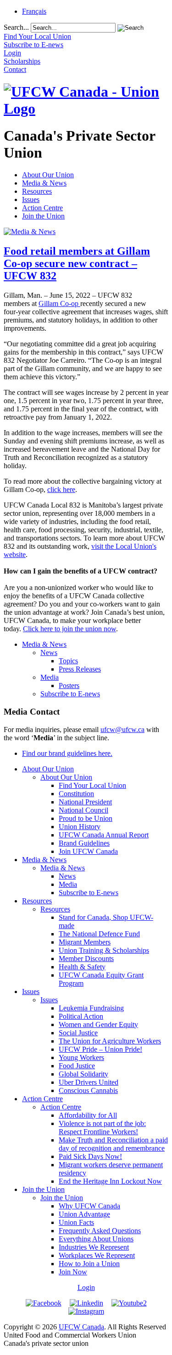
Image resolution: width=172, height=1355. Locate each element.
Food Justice (77, 1066)
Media (49, 677)
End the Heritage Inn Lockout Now (110, 1181)
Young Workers (81, 1057)
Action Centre (42, 208)
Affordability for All (88, 1115)
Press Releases (80, 669)
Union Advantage (84, 1214)
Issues (30, 199)
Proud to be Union (85, 818)
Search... (16, 27)
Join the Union (43, 216)
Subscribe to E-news (70, 694)
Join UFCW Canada (88, 851)
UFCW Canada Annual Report (104, 835)
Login (86, 1287)
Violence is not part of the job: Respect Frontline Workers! (102, 1128)
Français (34, 11)
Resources (37, 191)
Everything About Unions (96, 1239)
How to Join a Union (89, 1264)
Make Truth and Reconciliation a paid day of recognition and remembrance (113, 1144)
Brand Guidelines (84, 843)
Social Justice (78, 1033)
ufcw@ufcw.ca (122, 729)
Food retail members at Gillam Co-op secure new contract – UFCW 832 (77, 263)
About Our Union (48, 175)
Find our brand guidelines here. (67, 753)
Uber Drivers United (88, 1082)
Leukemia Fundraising (91, 1008)
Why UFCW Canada (89, 1206)
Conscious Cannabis (88, 1090)
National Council (83, 810)
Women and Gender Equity (98, 1024)
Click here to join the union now (69, 629)
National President (85, 802)
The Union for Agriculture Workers (110, 1041)
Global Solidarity (83, 1074)
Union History (79, 826)
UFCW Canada (81, 1327)
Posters (69, 685)
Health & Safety (82, 967)
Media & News (44, 183)
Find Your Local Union (92, 785)
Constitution (76, 794)
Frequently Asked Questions (100, 1231)
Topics (68, 661)
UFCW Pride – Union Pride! (100, 1049)
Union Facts (76, 1222)
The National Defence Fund (99, 934)
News (48, 652)
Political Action (81, 1016)
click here (61, 489)
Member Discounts (86, 958)
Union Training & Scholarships (104, 950)
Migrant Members (85, 942)
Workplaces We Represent (97, 1255)
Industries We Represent (94, 1247)
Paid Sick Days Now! (90, 1156)
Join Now (73, 1272)
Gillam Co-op (59, 303)
